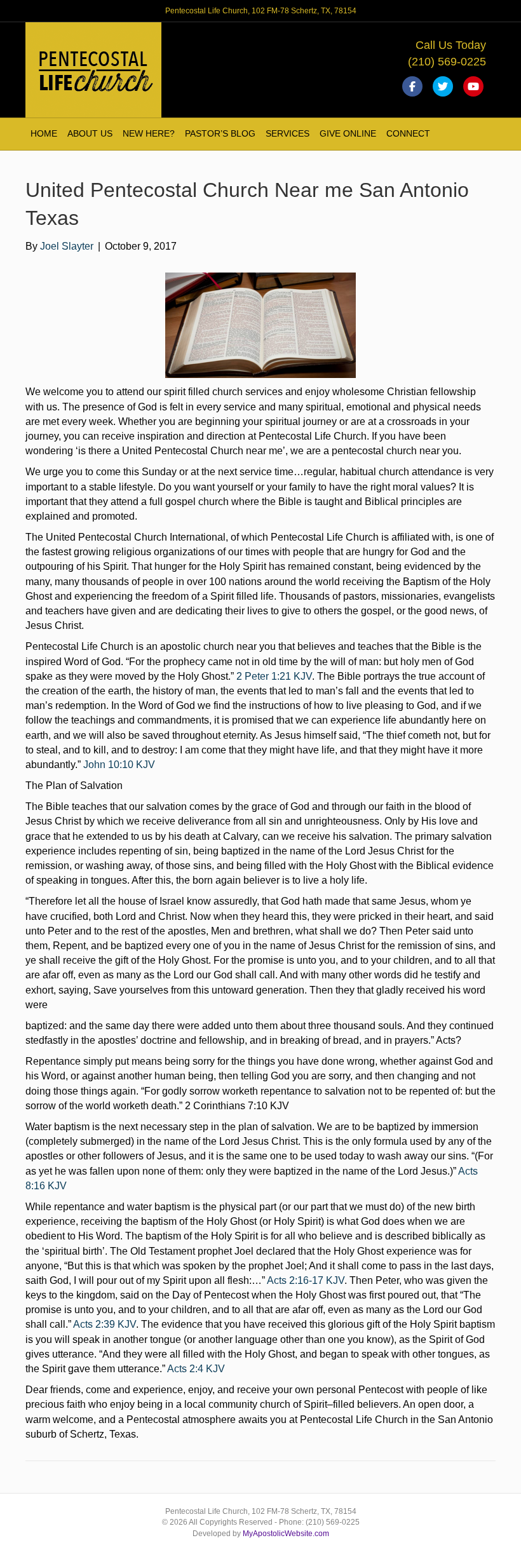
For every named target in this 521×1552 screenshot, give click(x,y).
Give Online (348, 133)
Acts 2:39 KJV (104, 1324)
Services (287, 133)
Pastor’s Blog (220, 133)
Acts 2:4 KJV (196, 1368)
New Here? (149, 133)
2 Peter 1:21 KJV (274, 676)
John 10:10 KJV (119, 764)
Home (43, 133)
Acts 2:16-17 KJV (305, 1280)
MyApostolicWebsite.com (286, 1533)
